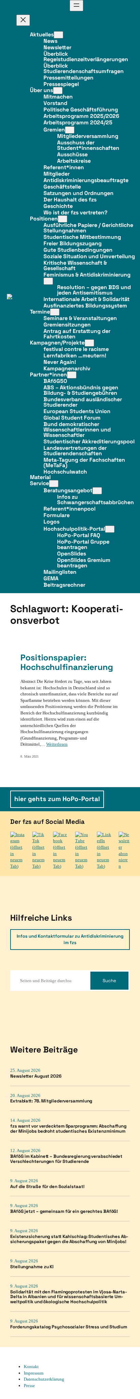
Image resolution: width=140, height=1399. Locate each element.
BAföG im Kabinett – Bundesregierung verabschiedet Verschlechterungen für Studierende (66, 1159)
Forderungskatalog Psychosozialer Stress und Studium (68, 1327)
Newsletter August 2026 (36, 1076)
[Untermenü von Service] (53, 483)
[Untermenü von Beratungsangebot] (97, 490)
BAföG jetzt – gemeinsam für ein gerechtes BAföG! (64, 1211)
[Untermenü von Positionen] (62, 219)
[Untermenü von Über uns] (58, 90)
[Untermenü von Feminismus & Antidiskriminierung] (48, 281)
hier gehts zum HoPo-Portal (57, 799)
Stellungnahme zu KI (31, 1267)
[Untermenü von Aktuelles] (58, 34)
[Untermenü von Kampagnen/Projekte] (89, 343)
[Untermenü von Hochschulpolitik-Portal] (110, 529)
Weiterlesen (57, 744)
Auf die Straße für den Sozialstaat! (47, 1186)
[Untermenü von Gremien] (69, 130)
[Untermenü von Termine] (54, 312)
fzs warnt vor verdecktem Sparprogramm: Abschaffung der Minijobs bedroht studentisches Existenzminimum (68, 1129)
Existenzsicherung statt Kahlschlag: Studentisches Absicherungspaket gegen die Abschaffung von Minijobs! (69, 1239)
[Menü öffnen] (76, 5)
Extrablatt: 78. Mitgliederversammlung (51, 1101)
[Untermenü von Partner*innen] (71, 374)
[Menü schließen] (23, 20)
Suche (109, 981)
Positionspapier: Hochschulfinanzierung (66, 662)
